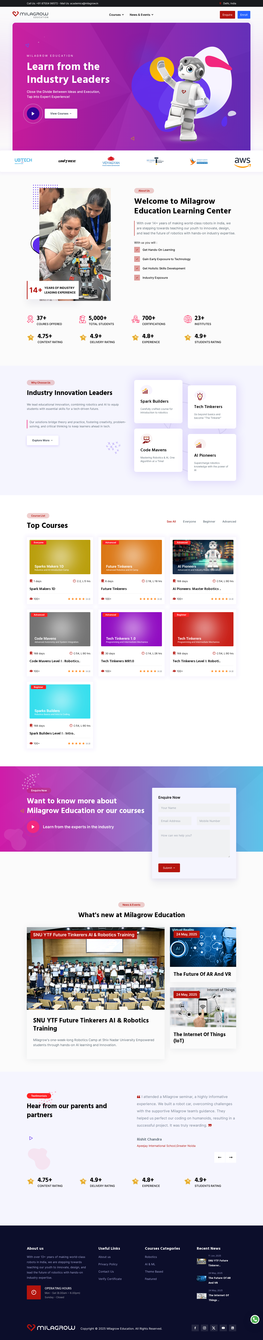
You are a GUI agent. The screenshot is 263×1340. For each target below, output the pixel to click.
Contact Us (106, 1271)
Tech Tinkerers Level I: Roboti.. (196, 661)
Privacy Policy (108, 1264)
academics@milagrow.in (84, 3)
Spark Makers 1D (42, 589)
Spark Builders (154, 401)
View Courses (59, 113)
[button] (230, 1157)
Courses (115, 14)
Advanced (229, 521)
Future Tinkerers (114, 589)
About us (104, 1257)
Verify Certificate (110, 1279)
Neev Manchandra (152, 1132)
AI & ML (150, 1264)
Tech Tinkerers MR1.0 (117, 661)
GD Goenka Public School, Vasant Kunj (163, 1138)
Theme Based (154, 1271)
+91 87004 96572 (47, 3)
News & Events (140, 14)
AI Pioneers (205, 455)
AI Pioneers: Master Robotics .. (197, 589)
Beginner (209, 521)
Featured (151, 1279)
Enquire (227, 14)
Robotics (151, 1257)
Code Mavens (153, 450)
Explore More (41, 440)
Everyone (189, 521)
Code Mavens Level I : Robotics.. (55, 661)
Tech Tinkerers (208, 407)
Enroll (244, 14)
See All (171, 521)
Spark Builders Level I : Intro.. (52, 733)
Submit (168, 868)
